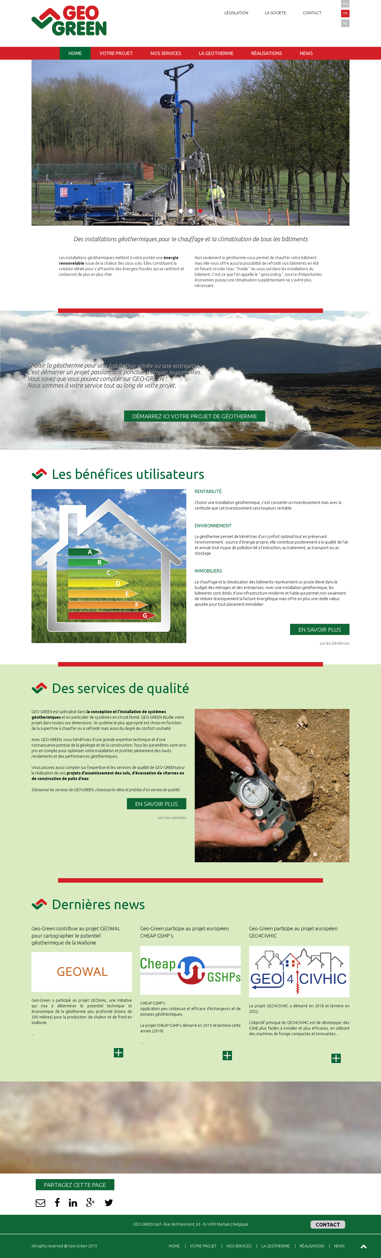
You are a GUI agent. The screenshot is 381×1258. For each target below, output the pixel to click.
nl (345, 23)
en (345, 3)
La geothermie (216, 53)
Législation (236, 12)
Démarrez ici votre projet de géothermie (194, 416)
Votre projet (116, 53)
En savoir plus (319, 629)
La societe (275, 12)
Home (75, 53)
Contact (312, 12)
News (306, 53)
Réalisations (266, 53)
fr (345, 13)
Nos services (166, 53)
